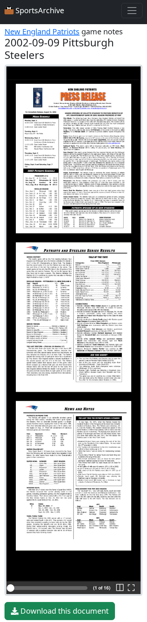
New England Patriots (42, 31)
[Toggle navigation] (131, 10)
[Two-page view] (120, 588)
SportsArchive (39, 10)
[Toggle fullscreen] (131, 588)
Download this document (63, 611)
